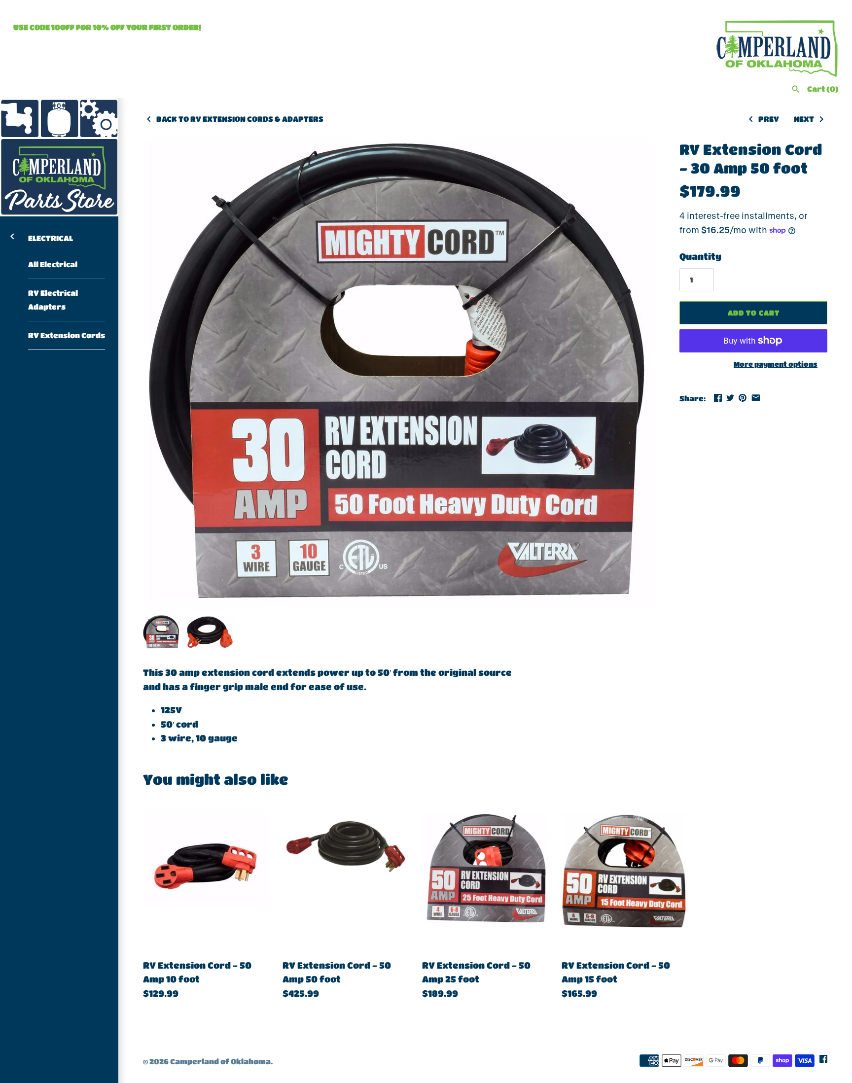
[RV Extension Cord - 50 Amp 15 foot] (624, 875)
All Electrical (52, 264)
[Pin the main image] (742, 398)
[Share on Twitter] (730, 398)
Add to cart (754, 312)
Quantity (700, 256)
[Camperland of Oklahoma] (59, 157)
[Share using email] (756, 398)
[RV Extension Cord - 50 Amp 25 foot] (484, 875)
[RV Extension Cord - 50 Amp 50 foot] (345, 875)
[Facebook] (823, 1061)
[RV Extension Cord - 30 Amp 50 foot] (398, 372)
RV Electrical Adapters (53, 300)
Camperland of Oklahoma (220, 1061)
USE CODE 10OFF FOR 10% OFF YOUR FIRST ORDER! (107, 27)
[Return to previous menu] (12, 235)
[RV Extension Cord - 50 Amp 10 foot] (205, 875)
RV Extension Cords (66, 335)
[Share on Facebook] (718, 398)
